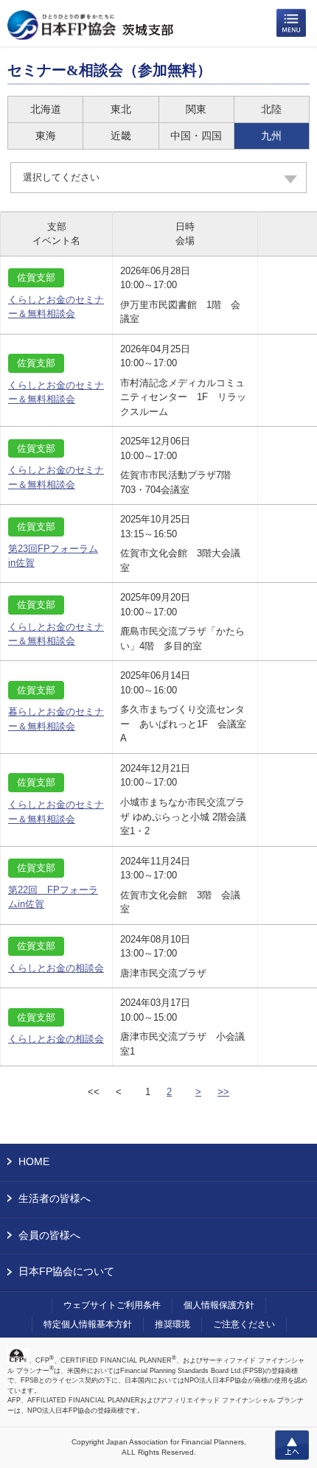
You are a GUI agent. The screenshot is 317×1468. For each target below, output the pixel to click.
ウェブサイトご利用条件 (112, 1305)
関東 (196, 109)
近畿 (121, 135)
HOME (33, 1161)
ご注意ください (244, 1324)
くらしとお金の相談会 (56, 968)
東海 (45, 135)
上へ (292, 1445)
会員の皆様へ (49, 1235)
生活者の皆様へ (54, 1198)
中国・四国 (196, 135)
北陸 (271, 109)
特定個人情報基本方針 (87, 1324)
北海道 (45, 109)
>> (223, 1091)
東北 (121, 109)
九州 (271, 135)
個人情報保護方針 (219, 1305)
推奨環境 (172, 1324)
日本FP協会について (66, 1271)
